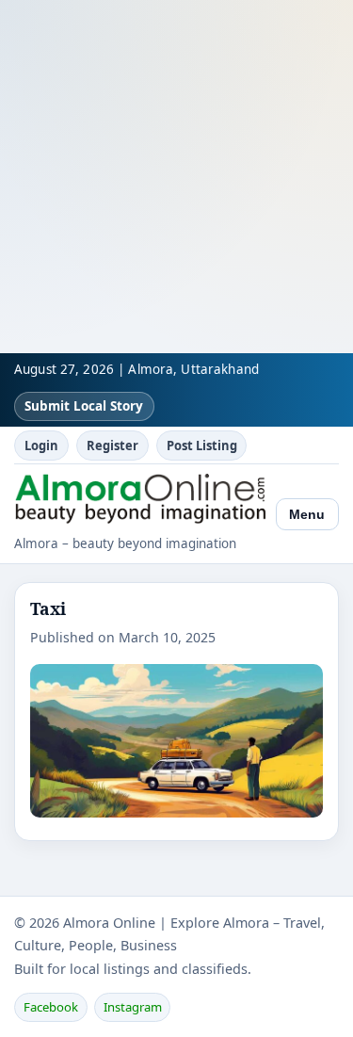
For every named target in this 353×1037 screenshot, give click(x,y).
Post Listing (202, 445)
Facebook (51, 1006)
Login (41, 445)
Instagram (133, 1006)
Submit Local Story (83, 405)
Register (112, 445)
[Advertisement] (176, 176)
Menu (307, 514)
